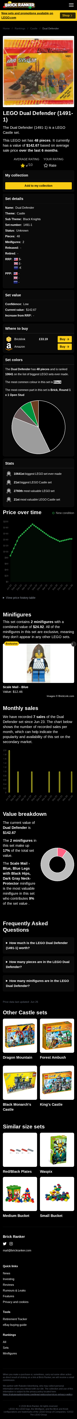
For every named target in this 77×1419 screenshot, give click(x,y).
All (4, 1342)
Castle (33, 28)
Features (8, 1296)
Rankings (20, 28)
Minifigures (10, 1353)
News (6, 1273)
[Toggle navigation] (71, 5)
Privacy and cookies (15, 1301)
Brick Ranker (14, 1237)
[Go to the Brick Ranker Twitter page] (4, 1244)
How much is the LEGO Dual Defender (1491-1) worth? (37, 945)
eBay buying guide (15, 1324)
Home (6, 28)
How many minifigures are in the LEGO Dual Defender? (37, 983)
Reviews (8, 1284)
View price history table (20, 597)
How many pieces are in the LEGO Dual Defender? (37, 964)
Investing (8, 1279)
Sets (6, 1347)
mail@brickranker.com (17, 1250)
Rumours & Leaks (14, 1290)
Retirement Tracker (15, 1319)
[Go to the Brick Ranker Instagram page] (11, 1244)
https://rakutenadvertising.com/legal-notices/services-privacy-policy (38, 1394)
